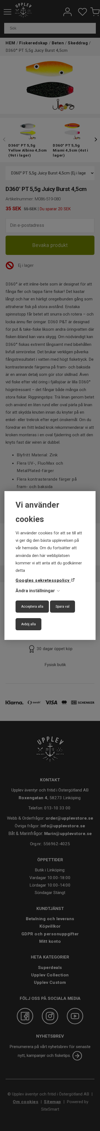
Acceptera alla (32, 606)
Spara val (62, 606)
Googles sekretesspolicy (43, 580)
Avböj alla (28, 624)
